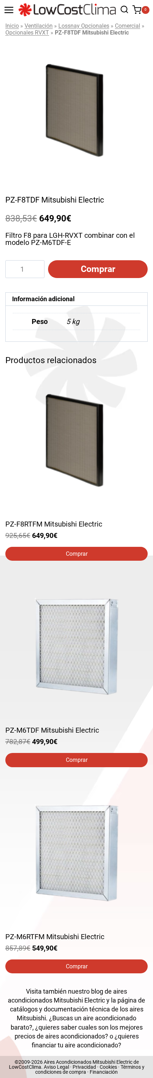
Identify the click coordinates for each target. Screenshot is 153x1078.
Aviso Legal (56, 1067)
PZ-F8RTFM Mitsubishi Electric (53, 524)
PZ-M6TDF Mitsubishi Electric (52, 730)
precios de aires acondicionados (60, 1036)
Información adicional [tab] (43, 299)
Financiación (104, 1072)
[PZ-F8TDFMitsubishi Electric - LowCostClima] (76, 110)
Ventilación (39, 25)
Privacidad (84, 1067)
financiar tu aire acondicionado (75, 1045)
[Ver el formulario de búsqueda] (122, 9)
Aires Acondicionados (67, 1062)
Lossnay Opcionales (83, 25)
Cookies (108, 1067)
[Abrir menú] (9, 10)
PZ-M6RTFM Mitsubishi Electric (54, 936)
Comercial (127, 25)
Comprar (98, 269)
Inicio (12, 25)
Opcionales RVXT (27, 32)
